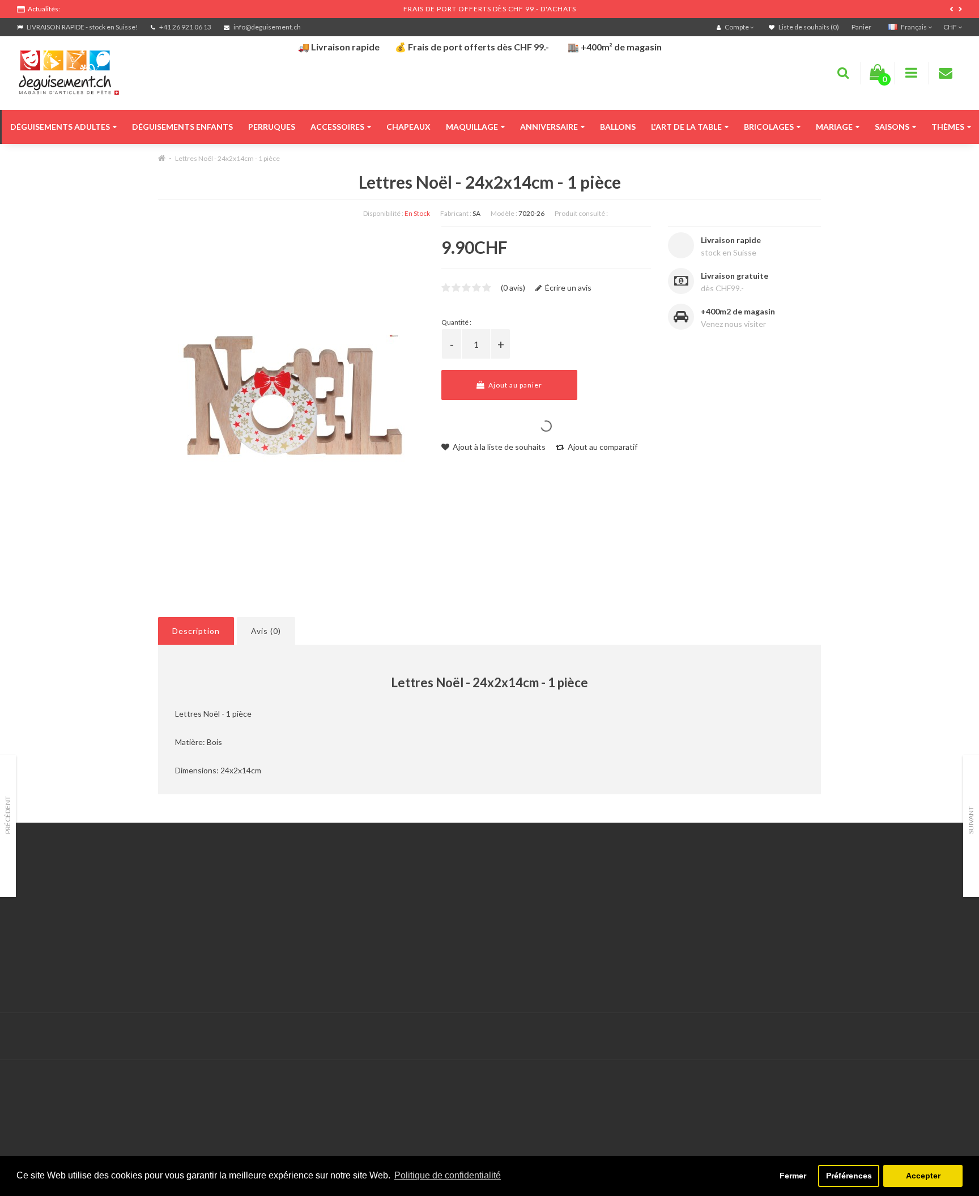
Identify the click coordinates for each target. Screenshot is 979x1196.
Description (196, 631)
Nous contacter (365, 889)
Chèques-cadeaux (690, 889)
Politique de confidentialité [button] (447, 1175)
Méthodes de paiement (58, 946)
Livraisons (34, 932)
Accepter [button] (923, 1175)
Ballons (618, 126)
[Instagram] (952, 1036)
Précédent (7, 815)
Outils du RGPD (45, 889)
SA (476, 213)
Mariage (834, 126)
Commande (358, 932)
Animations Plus (45, 903)
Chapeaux (408, 126)
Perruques (271, 126)
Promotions (679, 903)
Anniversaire (549, 126)
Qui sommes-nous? (51, 917)
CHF (950, 27)
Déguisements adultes (60, 126)
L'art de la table (686, 126)
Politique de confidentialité (65, 974)
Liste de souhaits (368, 946)
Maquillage (472, 126)
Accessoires (337, 126)
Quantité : (456, 322)
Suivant (971, 820)
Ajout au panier (514, 385)
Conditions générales (55, 960)
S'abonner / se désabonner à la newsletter (732, 917)
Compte (352, 903)
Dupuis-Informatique (419, 1030)
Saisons (892, 126)
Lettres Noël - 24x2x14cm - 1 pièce (227, 158)
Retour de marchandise (379, 917)
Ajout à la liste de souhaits (498, 447)
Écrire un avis (567, 287)
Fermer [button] (793, 1175)
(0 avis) (513, 287)
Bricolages (769, 126)
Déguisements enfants (182, 126)
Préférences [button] (849, 1175)
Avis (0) (266, 631)
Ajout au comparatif (601, 447)
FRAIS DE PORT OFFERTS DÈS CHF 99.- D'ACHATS (489, 9)
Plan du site (679, 932)
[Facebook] (928, 1036)
